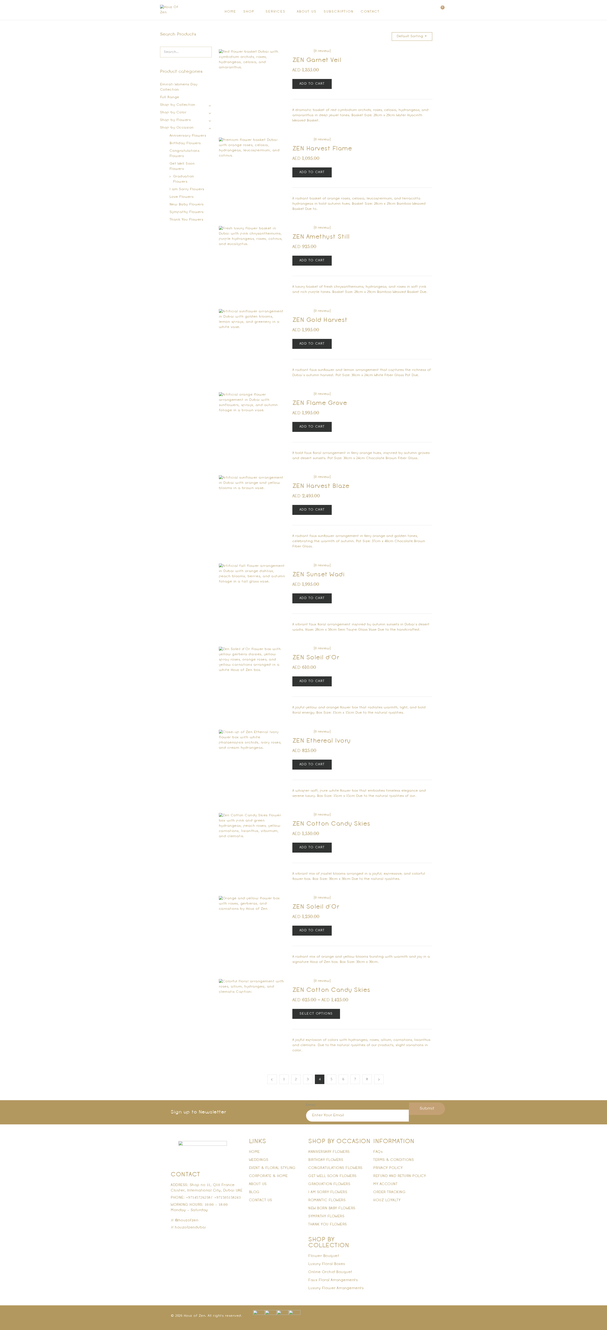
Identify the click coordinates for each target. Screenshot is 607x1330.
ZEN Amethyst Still (321, 237)
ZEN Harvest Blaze (320, 486)
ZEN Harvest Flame (322, 149)
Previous (272, 1079)
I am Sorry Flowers (187, 189)
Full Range (169, 97)
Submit (427, 1108)
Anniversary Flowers (188, 135)
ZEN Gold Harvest (320, 320)
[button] (440, 10)
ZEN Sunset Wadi (318, 574)
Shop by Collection (177, 104)
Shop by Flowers (175, 120)
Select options (316, 1013)
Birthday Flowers (185, 143)
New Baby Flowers (187, 204)
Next (379, 1079)
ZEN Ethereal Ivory (321, 741)
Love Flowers (182, 197)
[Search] (205, 52)
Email (312, 1105)
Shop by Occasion (177, 127)
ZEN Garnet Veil (316, 60)
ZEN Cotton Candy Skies (331, 824)
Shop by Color (173, 112)
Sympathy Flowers (187, 212)
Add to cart (312, 83)
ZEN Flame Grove (319, 403)
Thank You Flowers (186, 219)
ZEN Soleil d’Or (315, 657)
